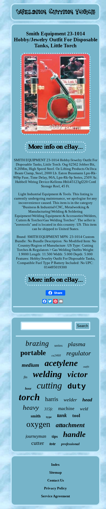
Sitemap (55, 472)
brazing (37, 343)
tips (55, 436)
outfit (86, 366)
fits (25, 377)
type (49, 416)
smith (35, 416)
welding (47, 374)
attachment (70, 425)
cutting (49, 385)
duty (76, 386)
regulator (78, 353)
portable (33, 353)
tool (76, 415)
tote (52, 444)
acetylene (61, 363)
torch (29, 397)
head (87, 399)
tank (62, 415)
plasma (76, 344)
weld (84, 408)
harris (51, 399)
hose (28, 388)
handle (74, 434)
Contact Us (55, 480)
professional (70, 444)
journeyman (36, 436)
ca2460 (56, 355)
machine (66, 408)
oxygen (38, 424)
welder (70, 399)
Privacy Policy (55, 488)
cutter (37, 443)
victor (77, 374)
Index (55, 465)
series (58, 345)
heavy (31, 407)
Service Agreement (55, 496)
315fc (48, 409)
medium (30, 365)
